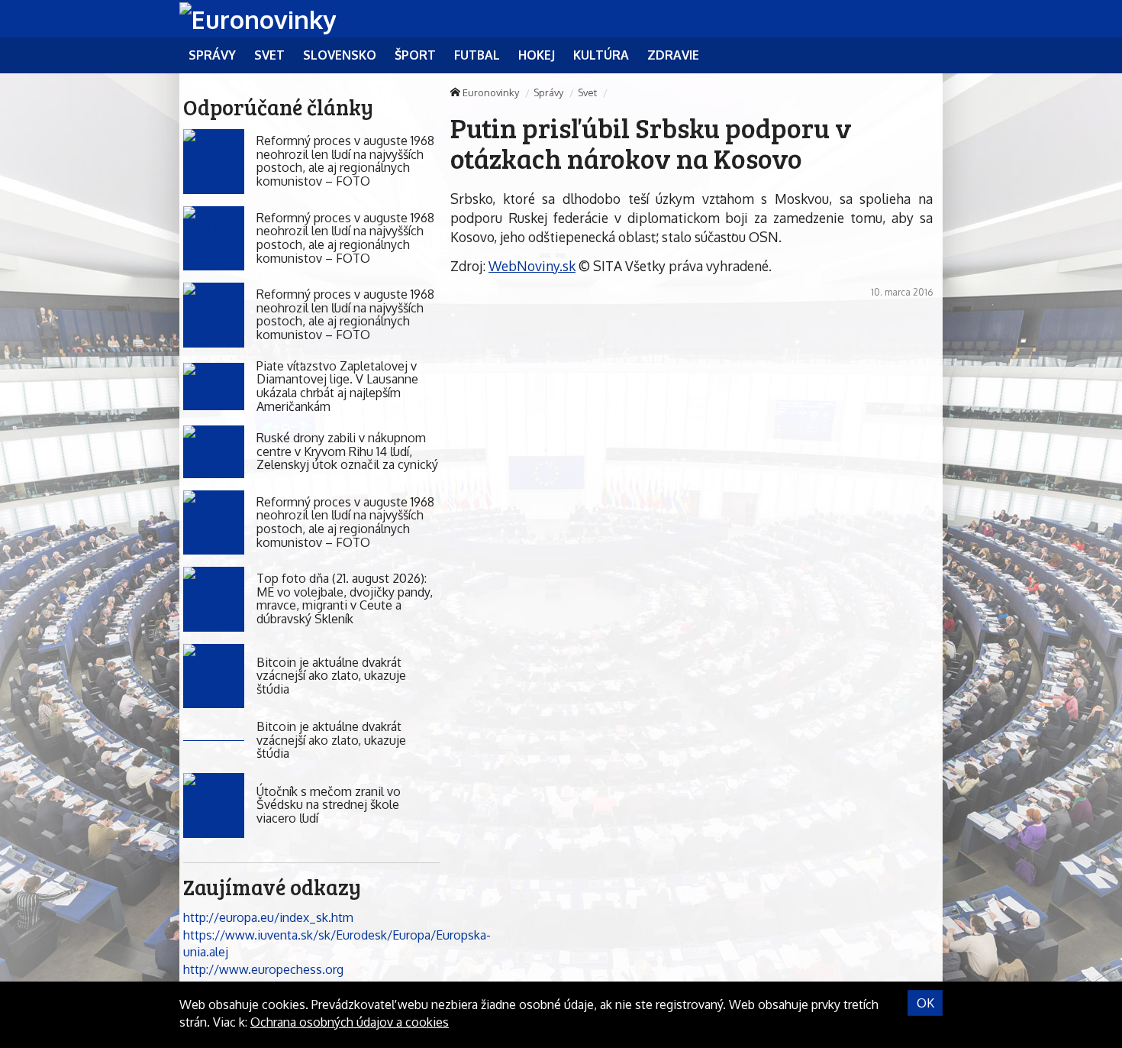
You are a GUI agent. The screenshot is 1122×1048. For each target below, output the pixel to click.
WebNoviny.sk (532, 265)
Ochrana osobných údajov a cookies (349, 1022)
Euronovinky (491, 92)
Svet (587, 92)
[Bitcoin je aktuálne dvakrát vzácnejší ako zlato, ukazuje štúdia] (213, 676)
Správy (548, 92)
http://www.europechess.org (263, 969)
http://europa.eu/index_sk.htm (268, 917)
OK (925, 1003)
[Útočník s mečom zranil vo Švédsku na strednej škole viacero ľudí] (213, 805)
